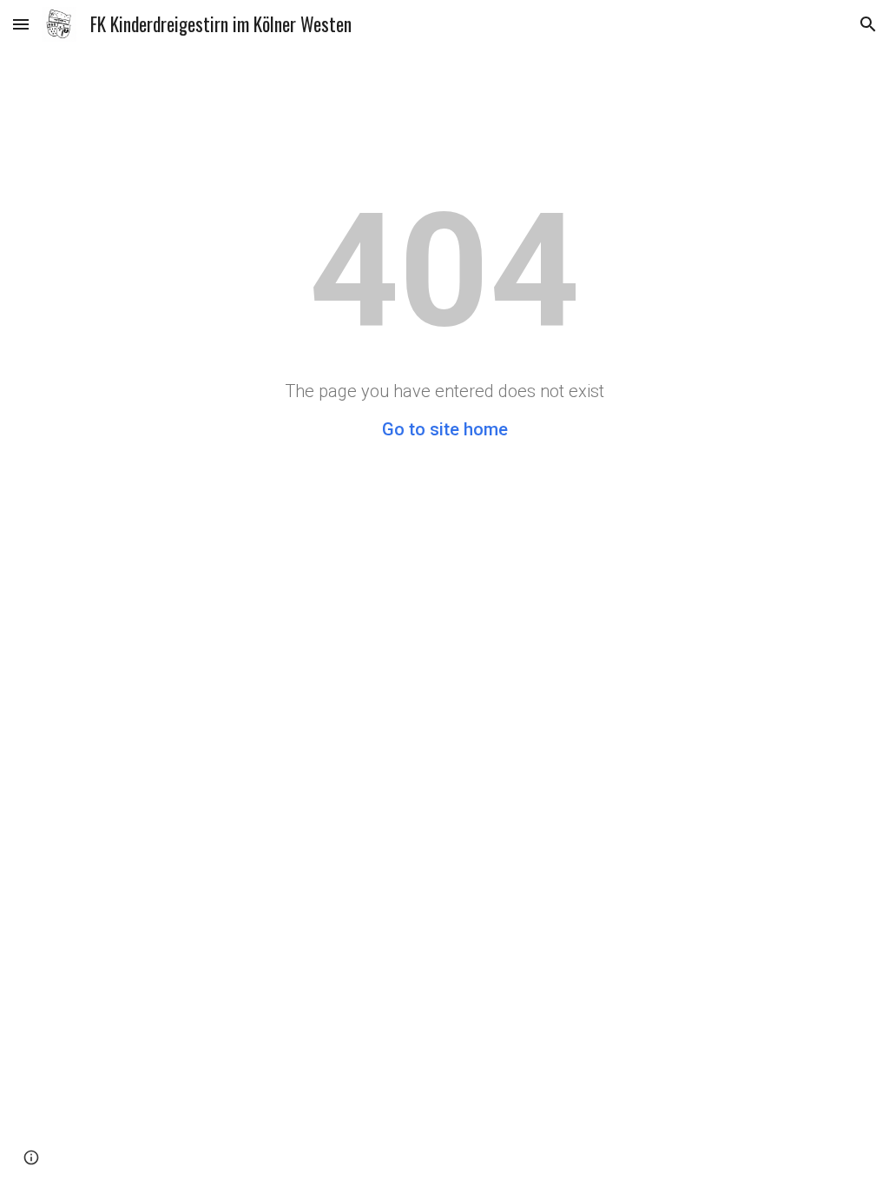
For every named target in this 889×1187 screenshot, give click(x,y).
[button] (21, 24)
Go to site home (445, 429)
